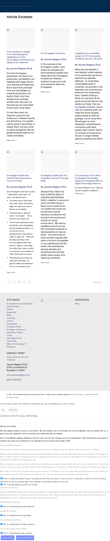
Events (9, 335)
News (77, 303)
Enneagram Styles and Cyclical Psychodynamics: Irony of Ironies (19, 178)
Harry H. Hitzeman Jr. (77, 394)
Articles (10, 309)
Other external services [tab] (9, 487)
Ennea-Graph (12, 323)
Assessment (11, 312)
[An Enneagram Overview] (55, 39)
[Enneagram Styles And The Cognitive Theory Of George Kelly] (55, 161)
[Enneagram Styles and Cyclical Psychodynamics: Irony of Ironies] (21, 161)
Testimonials (11, 341)
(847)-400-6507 (14, 379)
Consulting (11, 318)
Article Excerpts (19, 17)
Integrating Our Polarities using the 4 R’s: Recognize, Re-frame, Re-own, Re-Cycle (88, 56)
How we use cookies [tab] (8, 426)
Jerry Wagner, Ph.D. (14, 338)
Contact (10, 320)
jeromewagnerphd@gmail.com (18, 375)
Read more (11, 140)
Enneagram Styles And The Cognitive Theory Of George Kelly (54, 178)
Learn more (13, 410)
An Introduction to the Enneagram (20, 303)
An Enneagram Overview (53, 53)
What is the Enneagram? (16, 344)
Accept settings (7, 537)
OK (3, 410)
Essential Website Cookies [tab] (10, 445)
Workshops (11, 346)
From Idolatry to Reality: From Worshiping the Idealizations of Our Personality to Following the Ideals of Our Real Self (20, 57)
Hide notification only (25, 537)
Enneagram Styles (14, 326)
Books (9, 315)
